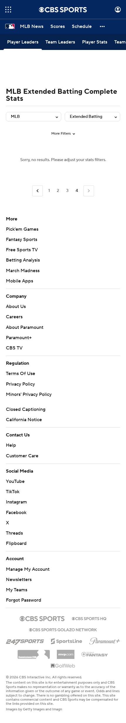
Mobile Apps (19, 281)
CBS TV (14, 348)
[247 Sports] (25, 640)
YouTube (15, 481)
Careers (14, 317)
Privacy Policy (20, 384)
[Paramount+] (104, 640)
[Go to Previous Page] (37, 190)
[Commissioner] (34, 652)
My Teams (16, 590)
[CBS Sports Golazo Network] (63, 629)
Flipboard (16, 543)
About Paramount (24, 327)
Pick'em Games (22, 229)
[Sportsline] (66, 640)
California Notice (24, 420)
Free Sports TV (22, 250)
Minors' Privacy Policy (29, 394)
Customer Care (22, 456)
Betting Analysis (23, 260)
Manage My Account (28, 569)
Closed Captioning (25, 409)
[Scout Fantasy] (94, 654)
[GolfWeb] (63, 666)
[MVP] (65, 652)
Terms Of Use (20, 373)
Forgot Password (23, 600)
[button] (8, 9)
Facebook (16, 513)
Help (11, 445)
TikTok (12, 492)
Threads (14, 533)
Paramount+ (19, 338)
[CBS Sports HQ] (89, 618)
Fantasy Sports (21, 239)
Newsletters (19, 580)
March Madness (23, 271)
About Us (16, 306)
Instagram (16, 502)
